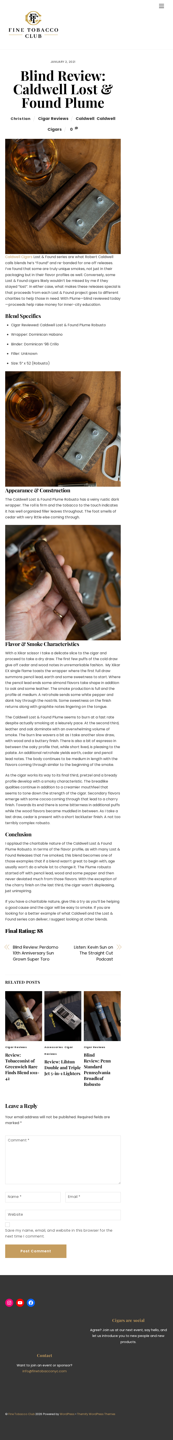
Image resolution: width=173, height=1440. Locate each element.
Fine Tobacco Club (21, 1414)
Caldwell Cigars (18, 256)
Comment (19, 1140)
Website (15, 1214)
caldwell (85, 118)
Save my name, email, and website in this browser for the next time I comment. (59, 1233)
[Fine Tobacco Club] (33, 43)
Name (15, 1196)
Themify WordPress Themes (96, 1414)
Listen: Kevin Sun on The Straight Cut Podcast (93, 953)
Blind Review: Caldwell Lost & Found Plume (63, 88)
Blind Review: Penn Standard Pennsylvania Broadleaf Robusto (97, 1069)
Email (74, 1196)
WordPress (67, 1414)
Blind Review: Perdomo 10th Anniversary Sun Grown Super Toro (35, 953)
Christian (21, 118)
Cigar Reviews (53, 118)
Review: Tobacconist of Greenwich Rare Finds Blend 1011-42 (22, 1066)
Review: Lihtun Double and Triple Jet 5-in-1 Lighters (62, 1067)
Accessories (53, 1047)
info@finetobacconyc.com (45, 1371)
